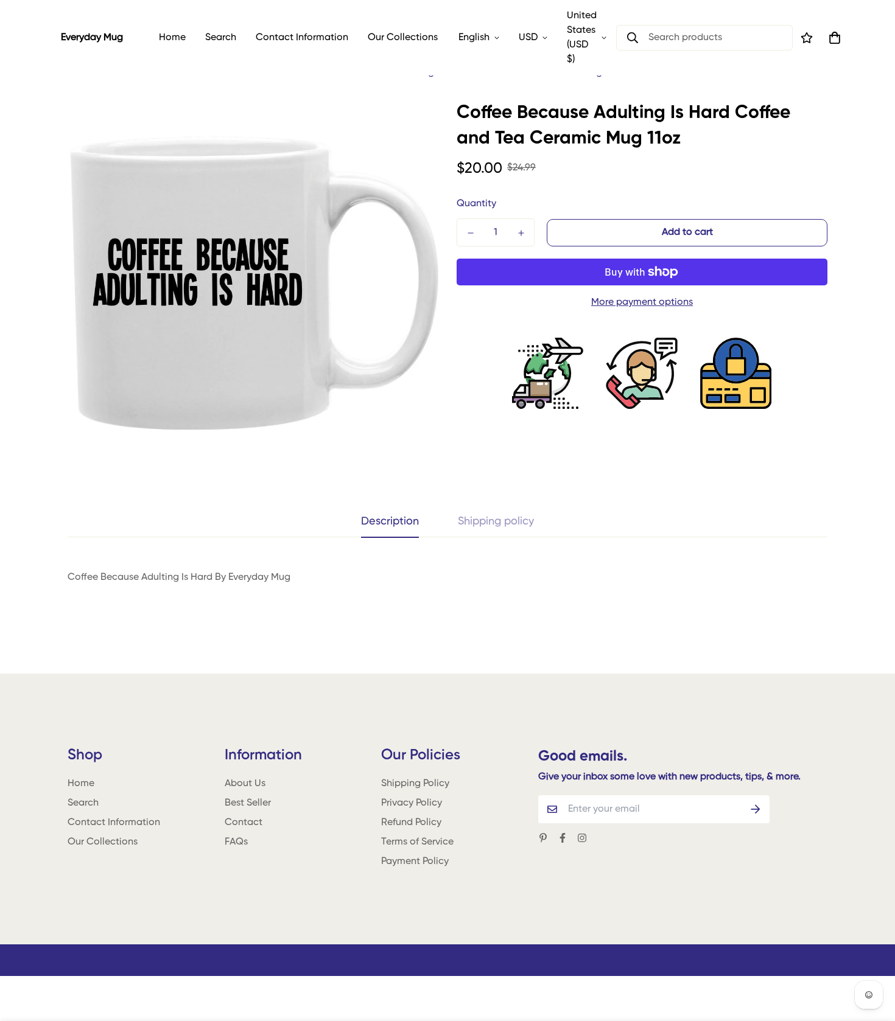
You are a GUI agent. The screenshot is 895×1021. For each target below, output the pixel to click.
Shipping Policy (415, 784)
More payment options (642, 302)
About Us (245, 784)
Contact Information (302, 38)
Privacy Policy (411, 803)
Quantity (476, 204)
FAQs (236, 842)
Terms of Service (417, 842)
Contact (243, 823)
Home (172, 38)
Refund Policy (411, 823)
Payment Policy (415, 861)
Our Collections (403, 38)
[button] (832, 38)
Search (220, 38)
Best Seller (248, 803)
